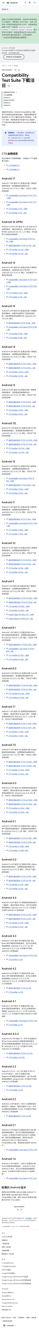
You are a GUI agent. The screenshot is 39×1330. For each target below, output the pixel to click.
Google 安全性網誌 (8, 1273)
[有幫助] (15, 70)
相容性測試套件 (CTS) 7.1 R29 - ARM (22, 724)
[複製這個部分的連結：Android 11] (17, 502)
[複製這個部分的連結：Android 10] (17, 543)
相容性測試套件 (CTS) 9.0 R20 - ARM (22, 598)
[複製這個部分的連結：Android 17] (17, 179)
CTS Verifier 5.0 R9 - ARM (18, 885)
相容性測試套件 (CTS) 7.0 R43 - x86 (22, 766)
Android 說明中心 (8, 1293)
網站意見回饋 (7, 1321)
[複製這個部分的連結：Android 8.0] (18, 668)
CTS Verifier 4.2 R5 (15, 992)
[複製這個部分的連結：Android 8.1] (18, 628)
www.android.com (8, 1299)
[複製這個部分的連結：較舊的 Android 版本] (28, 1187)
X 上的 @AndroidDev (9, 1266)
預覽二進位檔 (6, 1247)
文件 (9, 66)
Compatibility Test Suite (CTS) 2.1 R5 (22, 1150)
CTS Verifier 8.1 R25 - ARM (18, 655)
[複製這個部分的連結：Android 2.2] (18, 1099)
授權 (27, 1317)
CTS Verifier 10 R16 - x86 (18, 572)
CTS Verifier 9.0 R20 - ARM (18, 606)
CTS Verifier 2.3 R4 (15, 1090)
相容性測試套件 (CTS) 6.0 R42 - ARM (22, 800)
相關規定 (5, 1240)
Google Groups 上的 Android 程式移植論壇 (16, 1283)
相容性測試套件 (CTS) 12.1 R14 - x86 (22, 444)
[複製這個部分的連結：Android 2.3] (18, 1067)
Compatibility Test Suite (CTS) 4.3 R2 (22, 956)
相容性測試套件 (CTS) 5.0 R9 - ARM (22, 877)
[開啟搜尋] (25, 2)
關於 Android (6, 1317)
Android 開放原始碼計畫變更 (14, 37)
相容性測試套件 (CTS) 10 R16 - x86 (22, 564)
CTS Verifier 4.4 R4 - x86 (18, 927)
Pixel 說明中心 (6, 1296)
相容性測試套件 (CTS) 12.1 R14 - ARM (22, 440)
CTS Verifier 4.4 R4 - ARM (18, 923)
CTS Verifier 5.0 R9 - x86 (18, 889)
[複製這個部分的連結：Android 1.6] (18, 1159)
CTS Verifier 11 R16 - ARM (18, 530)
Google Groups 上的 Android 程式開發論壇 (16, 1280)
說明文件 (5, 9)
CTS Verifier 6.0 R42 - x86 (18, 812)
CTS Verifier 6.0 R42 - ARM (18, 808)
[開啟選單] (3, 2)
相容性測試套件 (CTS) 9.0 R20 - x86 (22, 602)
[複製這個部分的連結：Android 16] (17, 263)
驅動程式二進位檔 (8, 1254)
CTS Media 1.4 (14, 170)
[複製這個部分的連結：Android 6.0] (18, 783)
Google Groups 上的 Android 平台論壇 (15, 1277)
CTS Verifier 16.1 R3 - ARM (18, 250)
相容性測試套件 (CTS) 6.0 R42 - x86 (22, 804)
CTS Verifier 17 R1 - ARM (17, 209)
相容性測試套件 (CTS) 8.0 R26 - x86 (22, 690)
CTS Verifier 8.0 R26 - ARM (18, 694)
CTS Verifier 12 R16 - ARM (18, 489)
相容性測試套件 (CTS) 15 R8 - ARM (21, 323)
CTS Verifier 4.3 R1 (15, 960)
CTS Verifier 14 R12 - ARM (18, 372)
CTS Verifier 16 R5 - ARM (18, 293)
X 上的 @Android (7, 1263)
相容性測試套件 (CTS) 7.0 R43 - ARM (22, 762)
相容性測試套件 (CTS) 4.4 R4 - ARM (22, 915)
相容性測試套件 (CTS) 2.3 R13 (19, 1086)
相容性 (16, 66)
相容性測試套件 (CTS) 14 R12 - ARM (22, 364)
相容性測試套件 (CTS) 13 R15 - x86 (21, 406)
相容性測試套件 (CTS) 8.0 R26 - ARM (22, 685)
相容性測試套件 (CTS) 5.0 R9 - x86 (21, 881)
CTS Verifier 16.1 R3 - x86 (18, 254)
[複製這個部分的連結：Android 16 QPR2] (25, 222)
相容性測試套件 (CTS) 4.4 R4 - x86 (22, 919)
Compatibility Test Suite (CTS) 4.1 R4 (22, 1021)
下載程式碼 (5, 1244)
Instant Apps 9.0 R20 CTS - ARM (21, 615)
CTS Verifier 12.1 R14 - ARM (18, 448)
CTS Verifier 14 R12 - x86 (18, 376)
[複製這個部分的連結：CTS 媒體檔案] (20, 154)
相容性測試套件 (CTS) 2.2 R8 (19, 1116)
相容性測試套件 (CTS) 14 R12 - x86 (21, 368)
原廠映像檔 (5, 1250)
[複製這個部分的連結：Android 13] (17, 385)
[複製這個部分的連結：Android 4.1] (18, 1001)
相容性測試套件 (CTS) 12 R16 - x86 (21, 485)
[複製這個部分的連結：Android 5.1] (18, 821)
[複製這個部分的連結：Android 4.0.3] (21, 1034)
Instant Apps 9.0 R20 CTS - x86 (20, 619)
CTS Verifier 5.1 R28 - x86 (18, 851)
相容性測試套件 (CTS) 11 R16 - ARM (22, 519)
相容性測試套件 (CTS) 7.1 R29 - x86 (22, 728)
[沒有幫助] (18, 70)
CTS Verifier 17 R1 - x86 (17, 213)
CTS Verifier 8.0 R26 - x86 (18, 698)
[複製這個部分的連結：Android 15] (17, 306)
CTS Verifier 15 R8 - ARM (18, 334)
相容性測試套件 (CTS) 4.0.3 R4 (20, 1053)
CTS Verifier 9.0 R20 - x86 (18, 611)
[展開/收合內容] (16, 92)
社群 (14, 1317)
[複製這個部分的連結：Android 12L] (18, 423)
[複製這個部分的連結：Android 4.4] (18, 898)
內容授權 (28, 1218)
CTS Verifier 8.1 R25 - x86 (18, 659)
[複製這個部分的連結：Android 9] (16, 581)
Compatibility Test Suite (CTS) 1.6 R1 (22, 1178)
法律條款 (21, 1317)
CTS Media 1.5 (13, 165)
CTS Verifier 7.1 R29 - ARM (18, 732)
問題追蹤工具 (6, 1310)
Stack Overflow (7, 1306)
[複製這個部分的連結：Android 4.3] (18, 936)
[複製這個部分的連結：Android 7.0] (18, 745)
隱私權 (34, 1317)
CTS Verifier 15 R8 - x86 (17, 338)
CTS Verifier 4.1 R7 (15, 1025)
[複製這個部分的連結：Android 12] (17, 462)
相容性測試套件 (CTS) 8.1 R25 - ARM (22, 645)
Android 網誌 (6, 1270)
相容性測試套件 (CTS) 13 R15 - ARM (22, 402)
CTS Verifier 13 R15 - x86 (17, 414)
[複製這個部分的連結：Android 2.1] (18, 1125)
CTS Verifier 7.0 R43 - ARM (18, 770)
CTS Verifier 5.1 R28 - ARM (18, 846)
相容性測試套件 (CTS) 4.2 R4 (19, 988)
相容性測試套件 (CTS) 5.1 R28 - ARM (22, 838)
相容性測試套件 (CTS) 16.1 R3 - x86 (22, 246)
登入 (35, 3)
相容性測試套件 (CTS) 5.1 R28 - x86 (22, 842)
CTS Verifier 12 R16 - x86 (18, 493)
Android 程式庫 (7, 1237)
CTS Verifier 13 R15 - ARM (18, 410)
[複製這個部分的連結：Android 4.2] (18, 969)
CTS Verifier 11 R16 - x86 (17, 534)
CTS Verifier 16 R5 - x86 (17, 297)
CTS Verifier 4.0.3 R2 (16, 1057)
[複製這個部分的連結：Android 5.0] (18, 860)
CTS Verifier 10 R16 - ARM (18, 568)
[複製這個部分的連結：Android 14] (17, 347)
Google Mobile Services (10, 1303)
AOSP (3, 66)
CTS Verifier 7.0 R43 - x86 (18, 774)
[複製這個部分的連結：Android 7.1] (17, 707)
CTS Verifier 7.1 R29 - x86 (18, 736)
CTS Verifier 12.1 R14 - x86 (18, 452)
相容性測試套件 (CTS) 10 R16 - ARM (22, 560)
